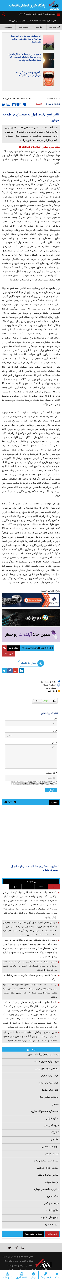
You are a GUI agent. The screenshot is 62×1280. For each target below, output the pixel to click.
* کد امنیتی (51, 773)
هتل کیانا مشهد (50, 1090)
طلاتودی (54, 1139)
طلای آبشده (52, 1210)
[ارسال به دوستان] (8, 104)
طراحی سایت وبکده (48, 1175)
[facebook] (10, 670)
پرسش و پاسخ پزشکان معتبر (43, 1054)
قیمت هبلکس (51, 1154)
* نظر (54, 742)
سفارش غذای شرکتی (48, 1168)
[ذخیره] (14, 104)
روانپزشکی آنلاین (50, 1217)
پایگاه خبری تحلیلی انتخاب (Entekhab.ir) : (39, 147)
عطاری (55, 1104)
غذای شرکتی (52, 1118)
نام (55, 718)
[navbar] (58, 14)
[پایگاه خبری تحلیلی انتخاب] (54, 5)
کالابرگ (55, 1132)
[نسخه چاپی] (3, 104)
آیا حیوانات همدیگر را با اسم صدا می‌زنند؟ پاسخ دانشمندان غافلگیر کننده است (26, 39)
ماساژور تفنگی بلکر (49, 1097)
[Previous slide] (15, 802)
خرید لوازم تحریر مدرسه (46, 1061)
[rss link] (22, 1247)
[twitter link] (9, 1247)
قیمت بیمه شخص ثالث (46, 1161)
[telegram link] (16, 1247)
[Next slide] (5, 802)
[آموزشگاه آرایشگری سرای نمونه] (31, 634)
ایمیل (54, 730)
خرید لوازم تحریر (50, 1076)
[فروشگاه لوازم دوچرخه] (31, 617)
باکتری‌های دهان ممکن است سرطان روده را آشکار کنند (28, 74)
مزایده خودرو (52, 1182)
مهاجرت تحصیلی (50, 1147)
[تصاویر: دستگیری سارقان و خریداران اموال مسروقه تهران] (30, 835)
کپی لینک (8, 654)
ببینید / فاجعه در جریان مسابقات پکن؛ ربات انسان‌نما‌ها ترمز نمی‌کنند (30, 977)
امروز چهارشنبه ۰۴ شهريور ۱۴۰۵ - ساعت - (36, 14)
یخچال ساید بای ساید (47, 1069)
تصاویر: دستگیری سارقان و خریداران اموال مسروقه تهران (35, 868)
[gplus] (15, 670)
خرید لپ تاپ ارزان (49, 1083)
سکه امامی (53, 1196)
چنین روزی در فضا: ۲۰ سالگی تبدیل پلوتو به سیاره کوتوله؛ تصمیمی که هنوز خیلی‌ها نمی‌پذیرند (24, 57)
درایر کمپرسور (52, 1125)
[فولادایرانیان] (31, 600)
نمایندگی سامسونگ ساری (45, 1111)
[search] (4, 14)
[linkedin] (21, 670)
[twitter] (4, 670)
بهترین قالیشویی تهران (46, 1189)
